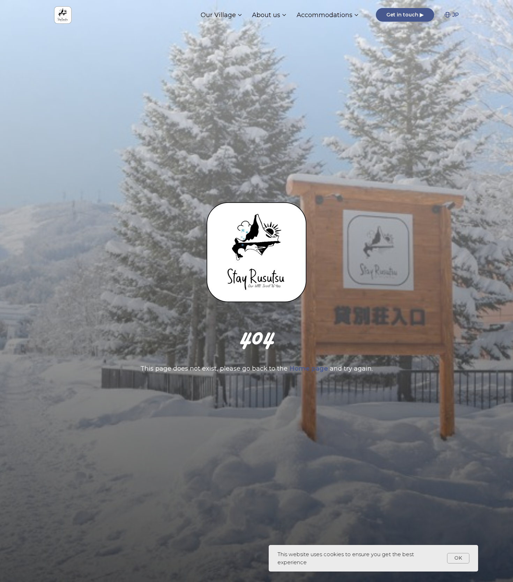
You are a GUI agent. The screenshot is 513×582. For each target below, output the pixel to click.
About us (266, 15)
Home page (309, 368)
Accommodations (324, 15)
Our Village (218, 15)
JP (455, 15)
